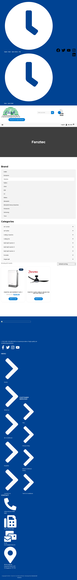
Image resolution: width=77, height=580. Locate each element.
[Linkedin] (74, 54)
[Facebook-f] (3, 347)
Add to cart (13, 299)
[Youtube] (18, 347)
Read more (38, 299)
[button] (2, 125)
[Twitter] (8, 347)
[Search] (52, 112)
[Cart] (73, 124)
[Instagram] (74, 50)
